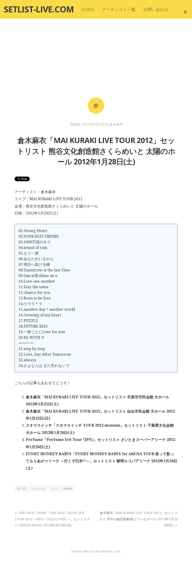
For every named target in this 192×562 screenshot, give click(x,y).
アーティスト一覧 (119, 9)
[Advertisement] (96, 58)
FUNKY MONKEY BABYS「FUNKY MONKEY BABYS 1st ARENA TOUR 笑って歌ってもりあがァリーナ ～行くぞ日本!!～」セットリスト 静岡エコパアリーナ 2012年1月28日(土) (101, 461)
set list (21, 488)
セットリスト (38, 488)
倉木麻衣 (115, 124)
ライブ (54, 488)
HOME (87, 9)
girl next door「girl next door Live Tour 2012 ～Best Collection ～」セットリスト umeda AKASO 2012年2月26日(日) (52, 518)
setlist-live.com (39, 9)
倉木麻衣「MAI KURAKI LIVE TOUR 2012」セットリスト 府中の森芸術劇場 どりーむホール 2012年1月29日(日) (138, 518)
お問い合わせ (155, 9)
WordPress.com (107, 551)
